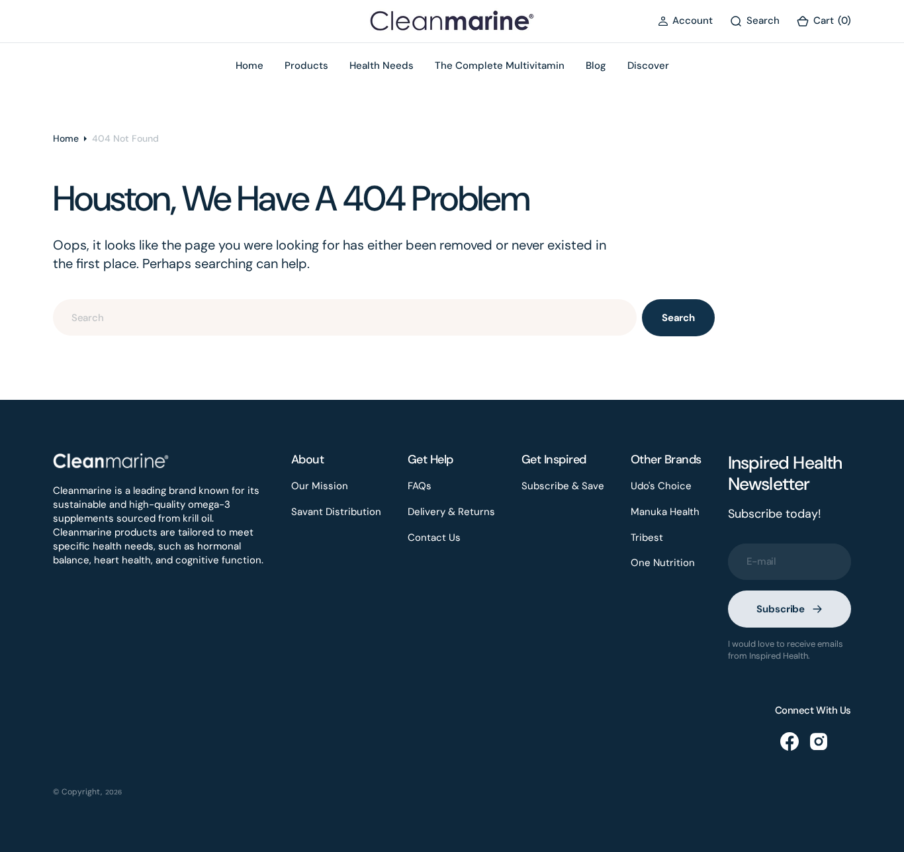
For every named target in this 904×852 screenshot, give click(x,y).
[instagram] (818, 741)
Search (678, 317)
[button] (685, 21)
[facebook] (789, 741)
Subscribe (780, 609)
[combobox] (345, 317)
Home (66, 138)
